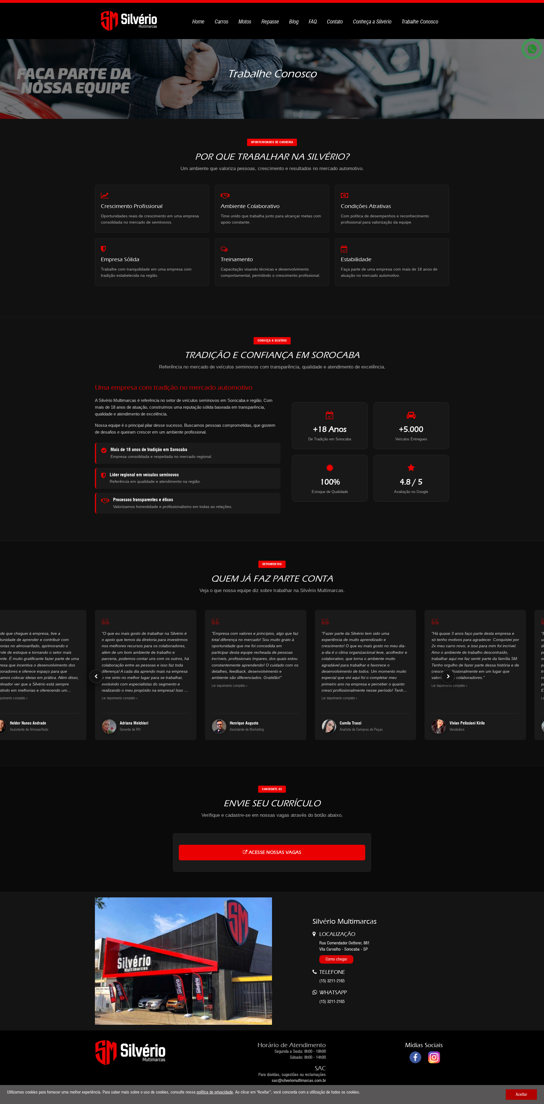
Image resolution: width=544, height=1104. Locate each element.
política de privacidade (215, 1092)
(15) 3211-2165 (332, 1001)
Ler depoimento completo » (120, 698)
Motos (245, 21)
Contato (335, 21)
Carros (221, 21)
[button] (96, 676)
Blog (294, 21)
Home (198, 21)
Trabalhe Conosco (420, 21)
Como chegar (336, 959)
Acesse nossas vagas (274, 852)
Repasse (270, 21)
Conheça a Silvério (372, 21)
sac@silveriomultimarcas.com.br (299, 1080)
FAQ (313, 21)
